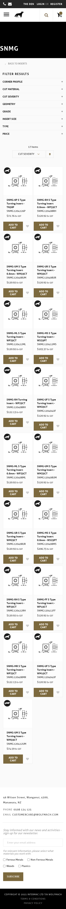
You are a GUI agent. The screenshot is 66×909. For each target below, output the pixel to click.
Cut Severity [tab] (11, 96)
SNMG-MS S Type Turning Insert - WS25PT (46, 337)
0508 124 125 (23, 809)
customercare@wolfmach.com (35, 814)
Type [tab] (5, 126)
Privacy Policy (33, 903)
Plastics (26, 866)
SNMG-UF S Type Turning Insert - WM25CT (46, 403)
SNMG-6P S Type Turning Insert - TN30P (16, 203)
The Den (28, 4)
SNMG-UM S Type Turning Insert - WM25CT (47, 470)
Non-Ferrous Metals (42, 859)
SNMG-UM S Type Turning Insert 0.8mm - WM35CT (17, 270)
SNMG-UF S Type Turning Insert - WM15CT (46, 669)
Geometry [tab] (9, 104)
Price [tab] (6, 133)
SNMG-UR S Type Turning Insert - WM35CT (46, 270)
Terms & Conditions (33, 898)
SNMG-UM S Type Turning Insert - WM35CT (16, 736)
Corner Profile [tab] (12, 81)
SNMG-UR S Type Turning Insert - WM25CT (16, 536)
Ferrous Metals (14, 859)
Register (56, 4)
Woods (10, 866)
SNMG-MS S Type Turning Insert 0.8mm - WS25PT (47, 536)
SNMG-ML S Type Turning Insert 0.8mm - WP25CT (17, 470)
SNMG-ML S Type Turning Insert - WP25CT (16, 337)
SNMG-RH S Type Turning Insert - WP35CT (16, 603)
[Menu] (6, 15)
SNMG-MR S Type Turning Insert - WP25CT (16, 669)
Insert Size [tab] (9, 119)
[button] (27, 226)
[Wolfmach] (18, 15)
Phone (7, 809)
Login (41, 4)
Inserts (22, 63)
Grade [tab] (7, 111)
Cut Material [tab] (11, 89)
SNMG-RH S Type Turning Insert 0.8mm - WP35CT (47, 203)
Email (7, 814)
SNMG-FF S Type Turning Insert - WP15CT (46, 603)
